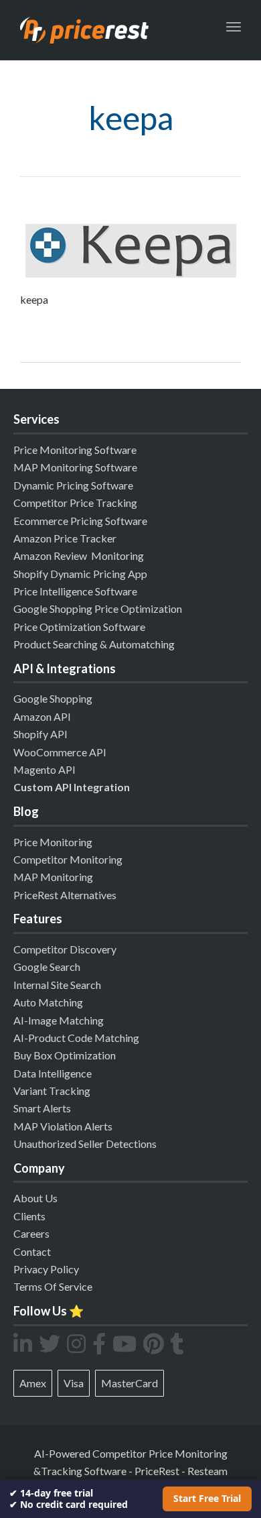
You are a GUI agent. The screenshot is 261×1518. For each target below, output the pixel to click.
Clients (29, 1216)
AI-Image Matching (58, 1020)
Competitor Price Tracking (75, 502)
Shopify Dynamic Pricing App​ (80, 573)
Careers (31, 1233)
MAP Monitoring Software (75, 467)
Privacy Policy (46, 1269)
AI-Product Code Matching (76, 1037)
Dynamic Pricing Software (73, 485)
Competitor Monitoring (67, 859)
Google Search (46, 966)
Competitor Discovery (64, 949)
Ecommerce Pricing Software (80, 520)
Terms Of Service (52, 1286)
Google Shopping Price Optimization (97, 608)
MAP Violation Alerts (62, 1126)
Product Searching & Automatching (94, 644)
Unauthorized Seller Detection (82, 1143)
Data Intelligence (52, 1073)
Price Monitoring (52, 841)
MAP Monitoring (53, 876)
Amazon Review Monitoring (78, 555)
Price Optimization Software (79, 626)
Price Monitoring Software (75, 449)
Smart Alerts (42, 1108)
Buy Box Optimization (64, 1055)
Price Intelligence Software (75, 591)
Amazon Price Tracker (64, 538)
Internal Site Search (57, 984)
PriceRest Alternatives (64, 894)
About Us (35, 1197)
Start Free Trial (207, 1498)
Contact (32, 1251)
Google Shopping (52, 698)
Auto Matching (48, 1002)
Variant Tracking (51, 1090)
